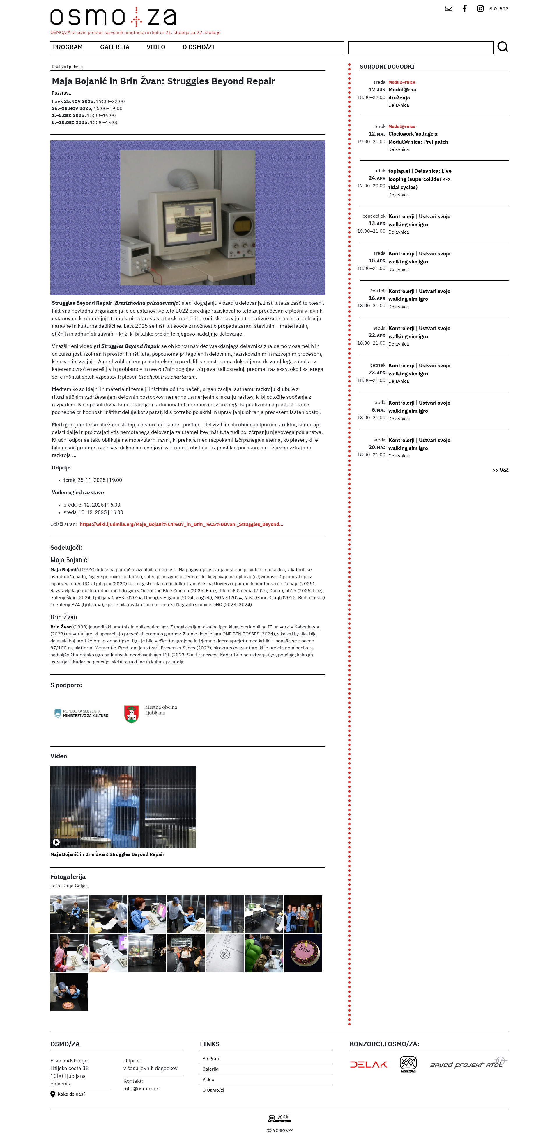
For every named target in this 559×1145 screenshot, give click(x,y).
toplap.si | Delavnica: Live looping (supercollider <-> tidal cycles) (420, 179)
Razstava (61, 93)
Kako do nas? (72, 1094)
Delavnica (398, 105)
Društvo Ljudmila (67, 67)
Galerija (115, 47)
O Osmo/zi (199, 47)
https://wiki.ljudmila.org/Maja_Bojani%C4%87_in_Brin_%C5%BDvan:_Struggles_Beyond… (181, 524)
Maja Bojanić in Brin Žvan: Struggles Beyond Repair (107, 854)
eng (503, 8)
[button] (69, 915)
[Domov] (118, 17)
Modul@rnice (401, 82)
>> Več (500, 470)
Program (68, 47)
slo (493, 8)
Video (156, 47)
